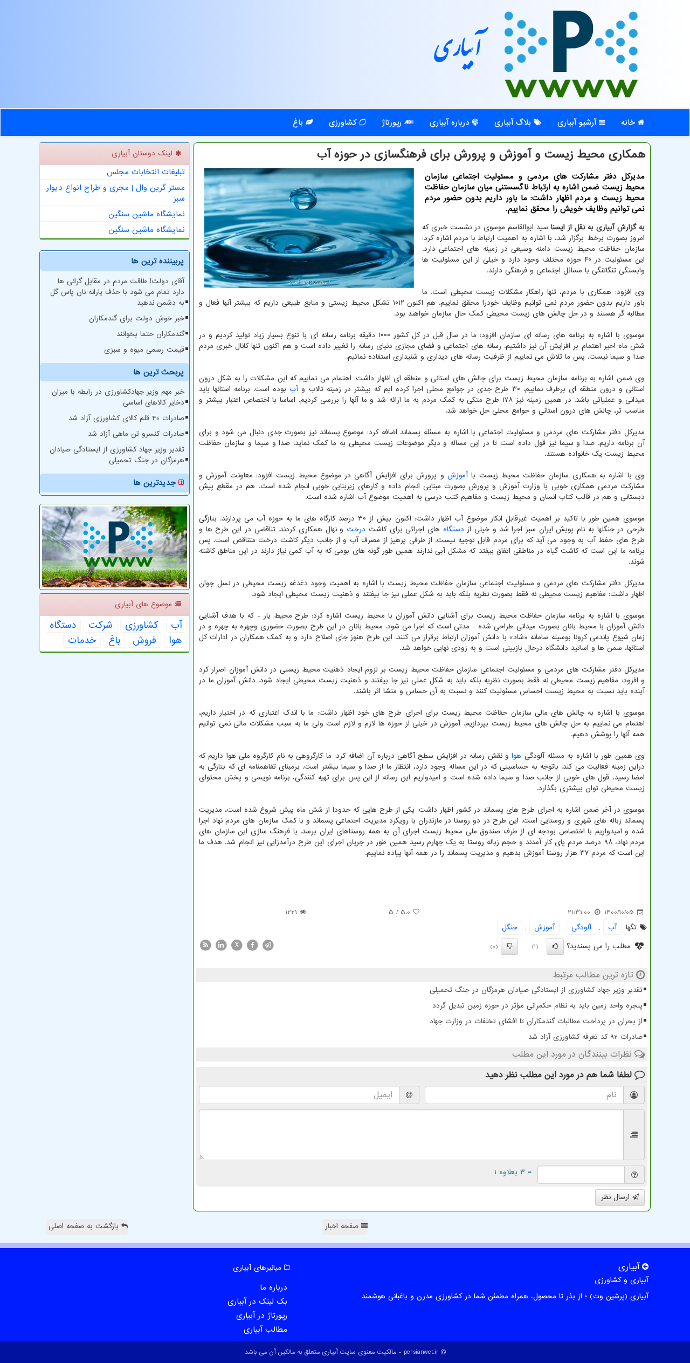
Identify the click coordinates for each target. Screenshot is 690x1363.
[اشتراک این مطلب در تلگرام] (267, 945)
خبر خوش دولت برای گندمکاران (136, 318)
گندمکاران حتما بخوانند (150, 334)
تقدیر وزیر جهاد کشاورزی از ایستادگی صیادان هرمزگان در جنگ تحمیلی (536, 990)
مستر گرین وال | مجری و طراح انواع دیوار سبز (115, 193)
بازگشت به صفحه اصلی (85, 1226)
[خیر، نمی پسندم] (509, 947)
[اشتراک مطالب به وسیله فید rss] (205, 945)
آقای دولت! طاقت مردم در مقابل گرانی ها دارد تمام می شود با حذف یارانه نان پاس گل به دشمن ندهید (117, 292)
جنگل (510, 927)
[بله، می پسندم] (555, 947)
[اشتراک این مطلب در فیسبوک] (252, 945)
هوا (516, 756)
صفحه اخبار (343, 1226)
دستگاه (453, 529)
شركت (100, 626)
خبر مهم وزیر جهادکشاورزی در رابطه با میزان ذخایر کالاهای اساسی (118, 397)
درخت (356, 529)
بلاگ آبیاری (514, 122)
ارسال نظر (616, 1197)
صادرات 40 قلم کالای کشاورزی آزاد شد (126, 418)
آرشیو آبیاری (578, 122)
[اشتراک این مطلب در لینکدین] (221, 945)
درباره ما (273, 1287)
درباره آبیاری (451, 122)
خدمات (82, 641)
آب (293, 389)
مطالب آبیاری (265, 1329)
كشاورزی (141, 626)
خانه (629, 122)
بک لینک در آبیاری (257, 1301)
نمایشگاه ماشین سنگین (146, 214)
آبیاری (458, 52)
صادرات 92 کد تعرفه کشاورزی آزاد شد (585, 1037)
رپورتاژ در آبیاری (261, 1315)
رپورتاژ (393, 122)
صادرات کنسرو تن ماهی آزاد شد (136, 434)
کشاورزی (344, 122)
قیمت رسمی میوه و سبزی (144, 350)
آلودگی (581, 927)
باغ (299, 122)
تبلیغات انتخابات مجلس (146, 172)
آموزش (457, 475)
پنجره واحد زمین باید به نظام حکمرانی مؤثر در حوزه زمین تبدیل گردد (537, 1006)
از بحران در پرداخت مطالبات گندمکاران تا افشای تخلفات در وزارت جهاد (536, 1021)
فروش (144, 641)
